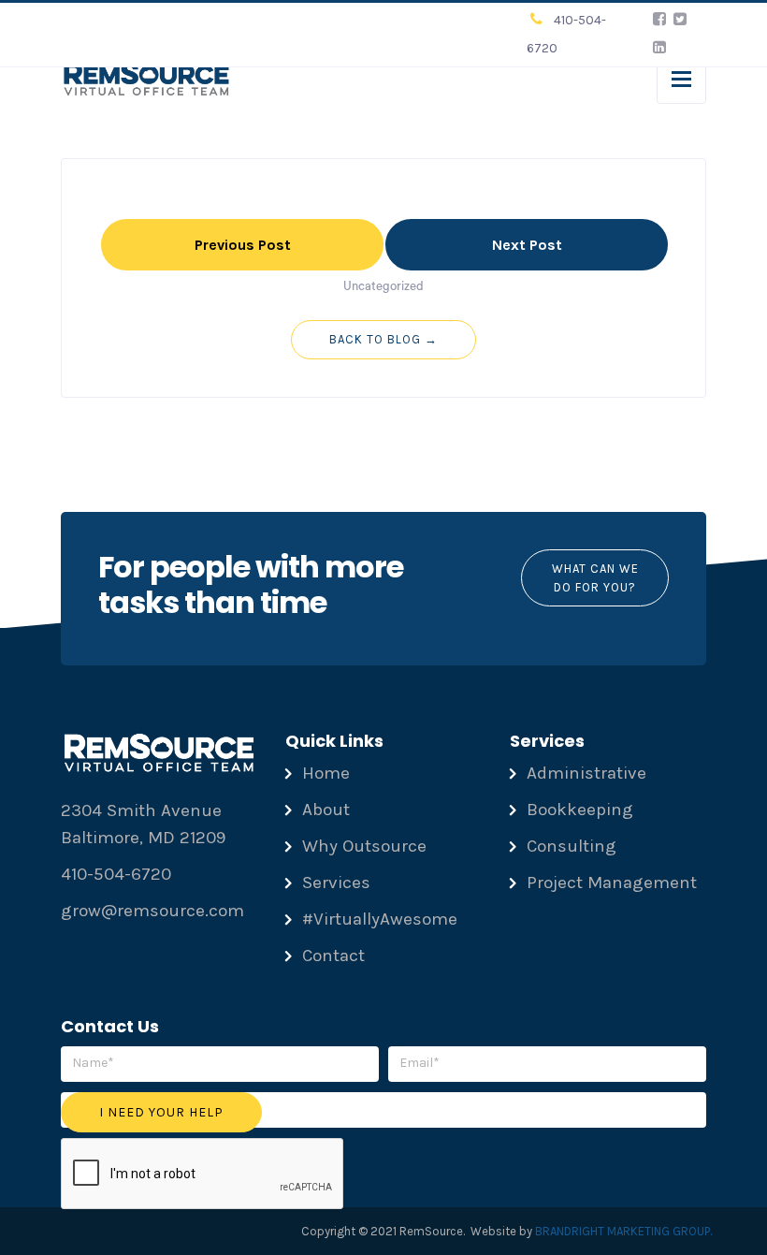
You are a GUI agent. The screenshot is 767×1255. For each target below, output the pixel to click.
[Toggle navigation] (681, 79)
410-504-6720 (116, 874)
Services (336, 882)
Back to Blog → (383, 339)
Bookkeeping (580, 809)
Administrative (586, 773)
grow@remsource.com (152, 910)
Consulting (571, 846)
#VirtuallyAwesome (379, 919)
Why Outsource (364, 846)
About (326, 809)
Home (326, 773)
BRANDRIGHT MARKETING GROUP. (623, 1231)
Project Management (612, 882)
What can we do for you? (594, 578)
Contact (333, 955)
